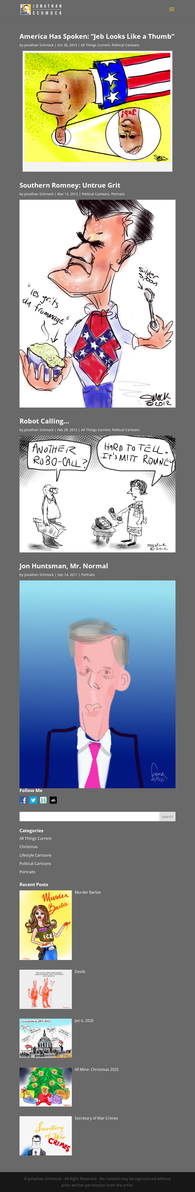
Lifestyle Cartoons (36, 855)
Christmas (29, 846)
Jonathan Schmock (39, 45)
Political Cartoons (125, 45)
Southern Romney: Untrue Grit (70, 185)
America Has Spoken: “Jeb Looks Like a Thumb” (97, 36)
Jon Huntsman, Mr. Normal (64, 565)
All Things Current (95, 45)
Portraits (118, 194)
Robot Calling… (44, 420)
